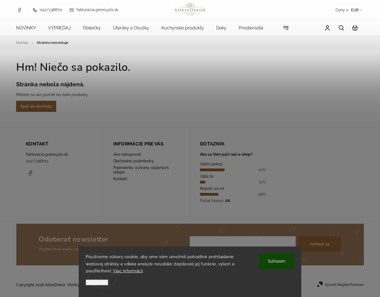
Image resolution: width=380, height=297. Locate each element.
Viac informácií (128, 270)
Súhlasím (276, 261)
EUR (355, 10)
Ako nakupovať (127, 154)
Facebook (19, 10)
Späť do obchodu (36, 106)
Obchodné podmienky (133, 161)
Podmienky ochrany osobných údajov (141, 169)
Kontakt (120, 179)
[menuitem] (29, 28)
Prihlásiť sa (319, 244)
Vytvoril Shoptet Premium (344, 285)
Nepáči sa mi (212, 188)
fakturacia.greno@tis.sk (47, 154)
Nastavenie (97, 282)
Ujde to (206, 176)
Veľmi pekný (211, 164)
